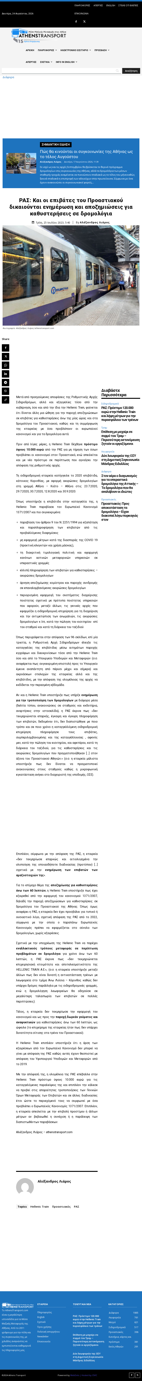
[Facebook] (76, 22)
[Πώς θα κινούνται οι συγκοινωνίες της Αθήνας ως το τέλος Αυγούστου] (21, 163)
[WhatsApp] (5, 365)
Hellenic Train (39, 1206)
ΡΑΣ (76, 1206)
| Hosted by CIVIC (88, 1375)
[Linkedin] (5, 374)
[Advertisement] (71, 108)
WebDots (74, 1375)
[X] (84, 22)
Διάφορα (8, 77)
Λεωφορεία (107, 451)
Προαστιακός (61, 1206)
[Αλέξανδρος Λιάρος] (25, 1187)
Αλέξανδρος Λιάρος (50, 161)
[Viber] (5, 391)
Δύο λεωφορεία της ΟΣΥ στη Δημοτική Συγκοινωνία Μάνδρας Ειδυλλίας (120, 459)
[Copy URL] (5, 400)
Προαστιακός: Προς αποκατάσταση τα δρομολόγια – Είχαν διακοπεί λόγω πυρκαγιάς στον (119, 511)
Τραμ (104, 427)
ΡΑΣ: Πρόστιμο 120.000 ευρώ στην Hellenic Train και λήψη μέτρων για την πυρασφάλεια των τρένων (119, 414)
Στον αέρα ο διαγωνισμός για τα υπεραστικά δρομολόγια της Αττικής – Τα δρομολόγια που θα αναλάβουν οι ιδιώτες (119, 484)
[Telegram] (5, 382)
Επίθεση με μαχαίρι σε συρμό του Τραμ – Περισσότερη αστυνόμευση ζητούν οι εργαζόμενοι (120, 438)
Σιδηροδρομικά (110, 403)
